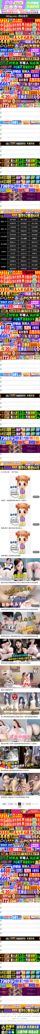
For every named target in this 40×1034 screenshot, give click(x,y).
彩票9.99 (13, 246)
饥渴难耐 (24, 235)
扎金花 (23, 246)
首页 (4, 804)
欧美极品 (24, 223)
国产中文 (13, 265)
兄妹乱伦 (24, 265)
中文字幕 (24, 227)
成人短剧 (35, 265)
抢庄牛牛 (24, 242)
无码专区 (4, 259)
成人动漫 (35, 223)
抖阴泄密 (35, 261)
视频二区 (4, 229)
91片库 (13, 253)
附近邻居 (13, 235)
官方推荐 (4, 244)
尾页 (20, 807)
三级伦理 (13, 227)
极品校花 (13, 268)
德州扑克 (35, 242)
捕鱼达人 (13, 242)
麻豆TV (23, 250)
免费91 (23, 257)
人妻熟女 (13, 231)
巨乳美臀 (35, 227)
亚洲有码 (13, 223)
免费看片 (13, 257)
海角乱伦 (35, 257)
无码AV (3, 251)
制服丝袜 (24, 231)
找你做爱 (35, 235)
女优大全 (24, 253)
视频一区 (4, 221)
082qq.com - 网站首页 (17, 16)
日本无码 (35, 219)
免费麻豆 (13, 261)
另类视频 (35, 231)
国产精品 (13, 219)
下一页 (28, 804)
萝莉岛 (34, 253)
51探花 (34, 250)
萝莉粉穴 (24, 261)
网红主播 (24, 219)
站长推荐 (4, 236)
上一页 (10, 804)
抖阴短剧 (24, 268)
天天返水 (35, 246)
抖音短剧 (13, 250)
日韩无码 (35, 268)
